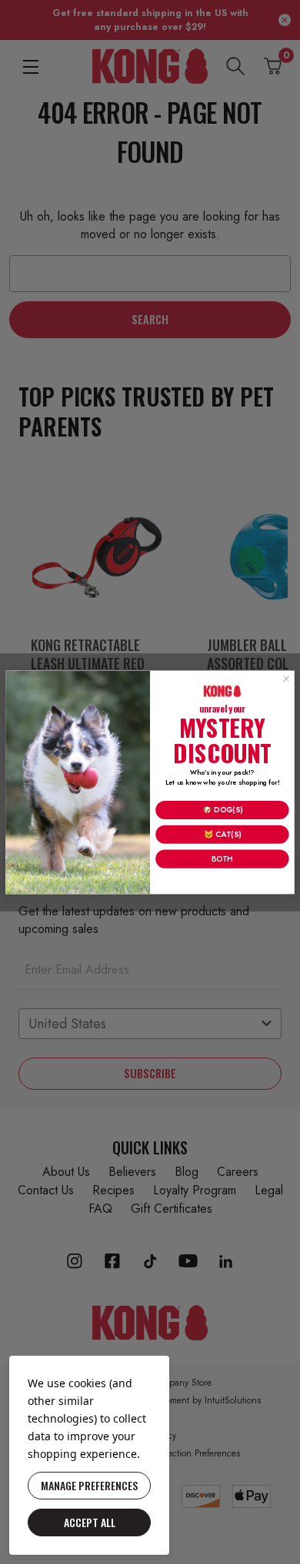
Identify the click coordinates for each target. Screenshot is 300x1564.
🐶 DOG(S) (222, 809)
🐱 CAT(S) (223, 833)
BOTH (222, 858)
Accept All (89, 1522)
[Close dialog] (286, 678)
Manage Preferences (89, 1485)
